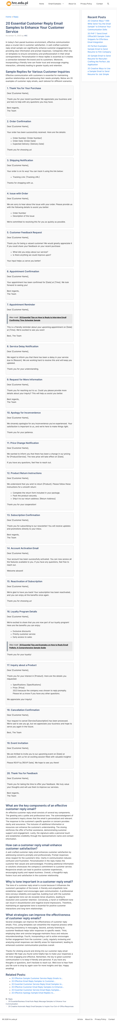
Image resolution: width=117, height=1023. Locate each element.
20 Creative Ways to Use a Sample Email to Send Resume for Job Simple (99, 71)
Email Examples (55, 4)
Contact (99, 4)
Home (41, 4)
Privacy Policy (86, 4)
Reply (15, 17)
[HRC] (18, 3)
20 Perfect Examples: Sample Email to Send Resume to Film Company (99, 49)
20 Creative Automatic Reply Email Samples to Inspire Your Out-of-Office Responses (41, 1006)
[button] (108, 3)
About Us (72, 4)
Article (80, 1019)
